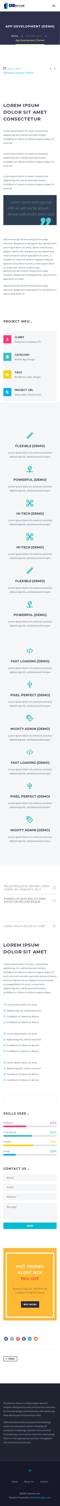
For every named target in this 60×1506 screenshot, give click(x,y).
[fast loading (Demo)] (30, 660)
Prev (11, 1358)
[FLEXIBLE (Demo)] (30, 445)
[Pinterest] (18, 1339)
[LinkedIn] (30, 1339)
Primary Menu (54, 5)
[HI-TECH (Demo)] (30, 512)
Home (15, 1482)
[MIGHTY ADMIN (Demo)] (30, 728)
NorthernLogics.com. (40, 1497)
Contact (44, 1482)
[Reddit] (36, 1339)
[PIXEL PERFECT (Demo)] (30, 694)
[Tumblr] (24, 1339)
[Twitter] (12, 1339)
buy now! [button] (30, 1304)
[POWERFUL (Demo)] (30, 478)
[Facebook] (6, 1339)
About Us (29, 1482)
